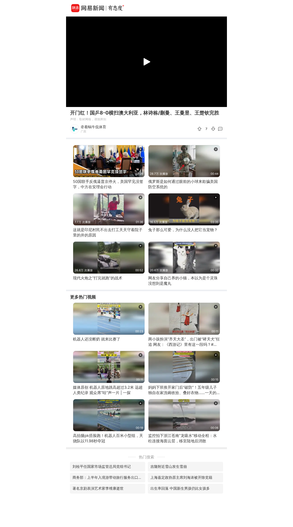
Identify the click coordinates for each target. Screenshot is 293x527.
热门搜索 (146, 457)
